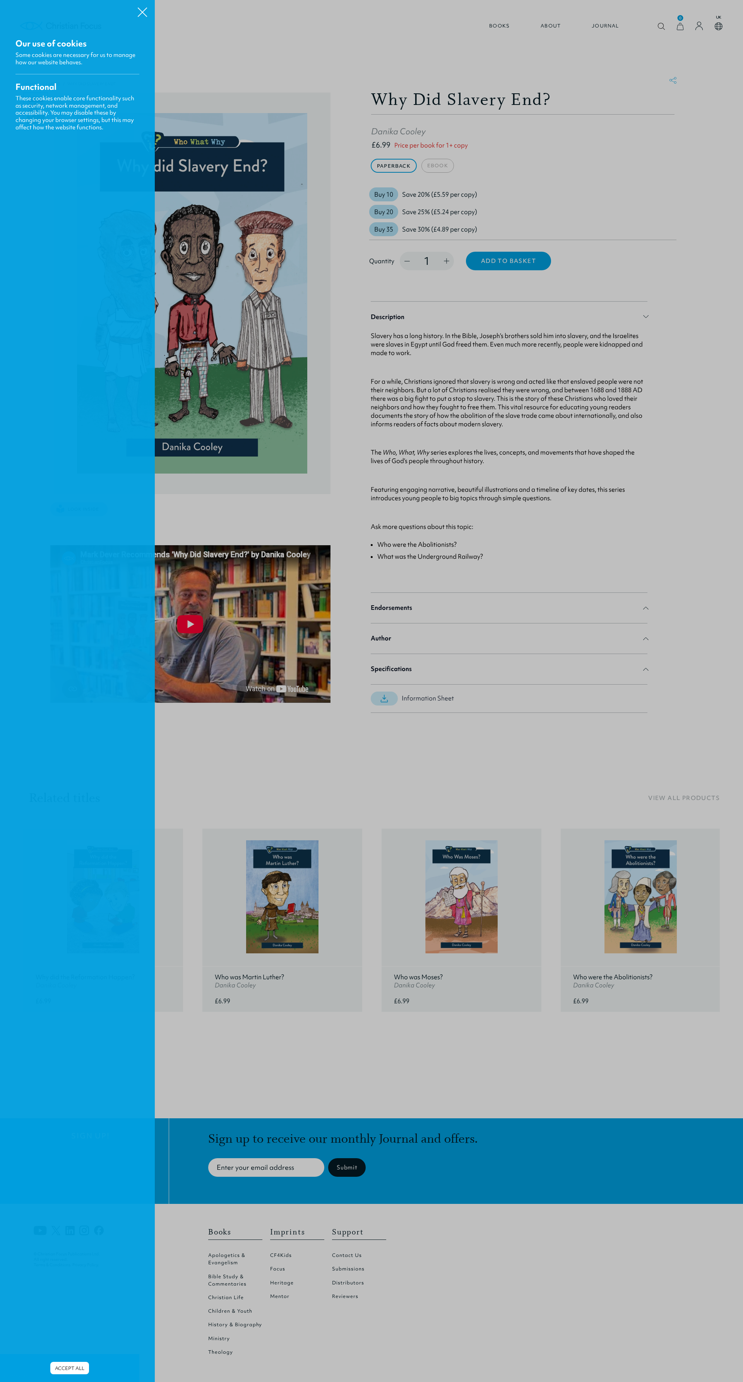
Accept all (69, 1368)
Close (142, 9)
